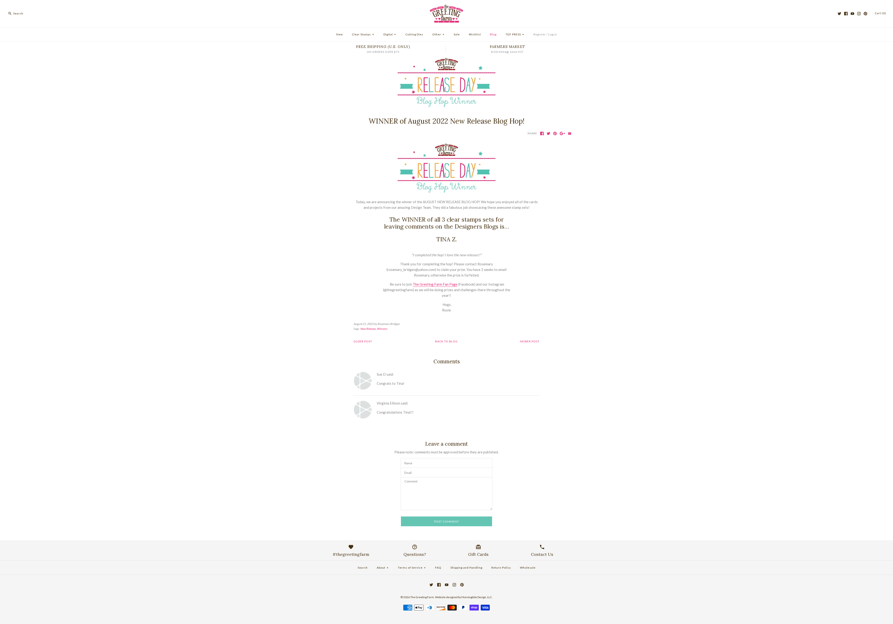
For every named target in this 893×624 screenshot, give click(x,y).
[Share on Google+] (562, 133)
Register (539, 34)
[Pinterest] (865, 13)
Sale (457, 34)
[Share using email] (569, 133)
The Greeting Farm (422, 597)
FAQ (438, 567)
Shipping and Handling (466, 567)
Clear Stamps (363, 34)
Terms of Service (412, 567)
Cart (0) (880, 13)
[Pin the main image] (555, 133)
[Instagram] (859, 13)
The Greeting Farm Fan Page (435, 284)
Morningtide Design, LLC (476, 597)
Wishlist (475, 34)
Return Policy (501, 567)
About (383, 567)
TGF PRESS (515, 34)
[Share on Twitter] (548, 133)
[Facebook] (846, 13)
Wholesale (528, 567)
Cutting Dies (414, 34)
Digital (389, 34)
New (339, 34)
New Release (368, 329)
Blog (493, 34)
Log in (552, 34)
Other (438, 34)
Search (363, 567)
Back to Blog (446, 341)
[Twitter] (839, 13)
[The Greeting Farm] (446, 7)
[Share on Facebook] (542, 133)
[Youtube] (852, 13)
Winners (382, 329)
